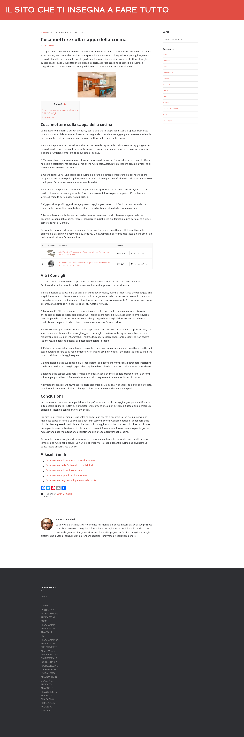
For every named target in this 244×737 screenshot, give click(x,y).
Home (44, 32)
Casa (165, 66)
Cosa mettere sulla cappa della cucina (60, 110)
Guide (165, 96)
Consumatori (168, 72)
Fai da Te (166, 84)
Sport (165, 114)
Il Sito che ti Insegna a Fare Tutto (87, 9)
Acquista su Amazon (141, 253)
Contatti (45, 596)
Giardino (166, 90)
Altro (165, 54)
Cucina (166, 78)
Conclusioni (48, 117)
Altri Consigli (49, 113)
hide (64, 104)
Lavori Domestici (65, 493)
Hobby (166, 102)
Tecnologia (167, 120)
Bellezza (166, 60)
